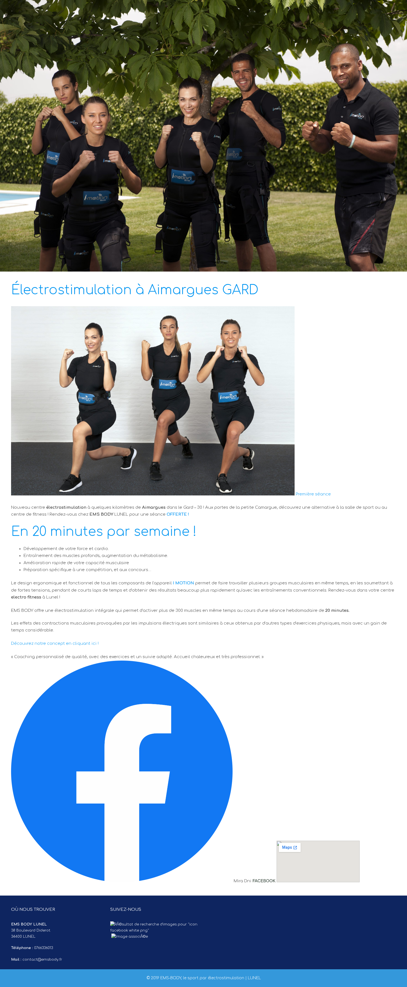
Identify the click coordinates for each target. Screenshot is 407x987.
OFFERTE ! (178, 514)
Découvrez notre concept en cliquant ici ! (55, 643)
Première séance (313, 494)
